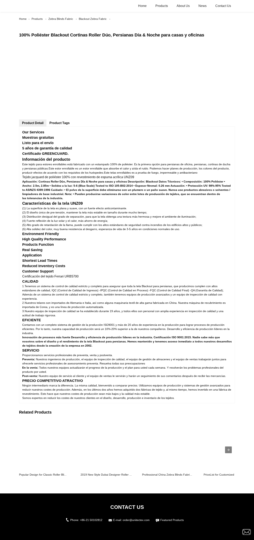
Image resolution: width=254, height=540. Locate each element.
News (202, 6)
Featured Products (172, 520)
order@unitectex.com (136, 520)
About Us (183, 6)
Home (142, 6)
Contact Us (223, 6)
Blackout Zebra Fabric (93, 18)
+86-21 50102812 (91, 520)
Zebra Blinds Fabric (60, 18)
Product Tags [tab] (59, 123)
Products (161, 6)
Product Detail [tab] (32, 123)
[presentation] (228, 449)
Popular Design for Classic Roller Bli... (42, 474)
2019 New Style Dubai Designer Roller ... (106, 474)
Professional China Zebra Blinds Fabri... (167, 474)
